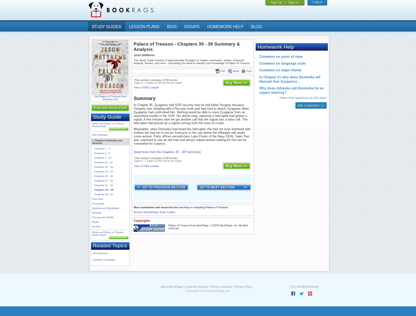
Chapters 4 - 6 (102, 153)
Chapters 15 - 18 (103, 167)
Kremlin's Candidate (104, 259)
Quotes (96, 226)
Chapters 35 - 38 (103, 189)
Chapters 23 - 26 (103, 176)
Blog (256, 26)
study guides (106, 26)
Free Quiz (97, 199)
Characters (98, 203)
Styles (95, 222)
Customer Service (196, 286)
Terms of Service (221, 286)
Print (249, 71)
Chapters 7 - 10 (102, 157)
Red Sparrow (100, 253)
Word (236, 71)
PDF (223, 71)
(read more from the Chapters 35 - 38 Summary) (167, 152)
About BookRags (172, 286)
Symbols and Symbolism (105, 208)
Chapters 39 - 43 (103, 194)
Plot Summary (100, 135)
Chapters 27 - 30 (103, 180)
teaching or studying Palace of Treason (203, 207)
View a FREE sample (146, 87)
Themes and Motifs (102, 217)
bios (172, 26)
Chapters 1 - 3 (102, 148)
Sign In (293, 2)
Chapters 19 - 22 (103, 171)
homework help (225, 26)
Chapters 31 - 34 (103, 185)
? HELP (317, 2)
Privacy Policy (243, 286)
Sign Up (276, 2)
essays (192, 26)
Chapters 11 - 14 (103, 162)
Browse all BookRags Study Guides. (155, 212)
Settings (96, 212)
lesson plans (144, 26)
